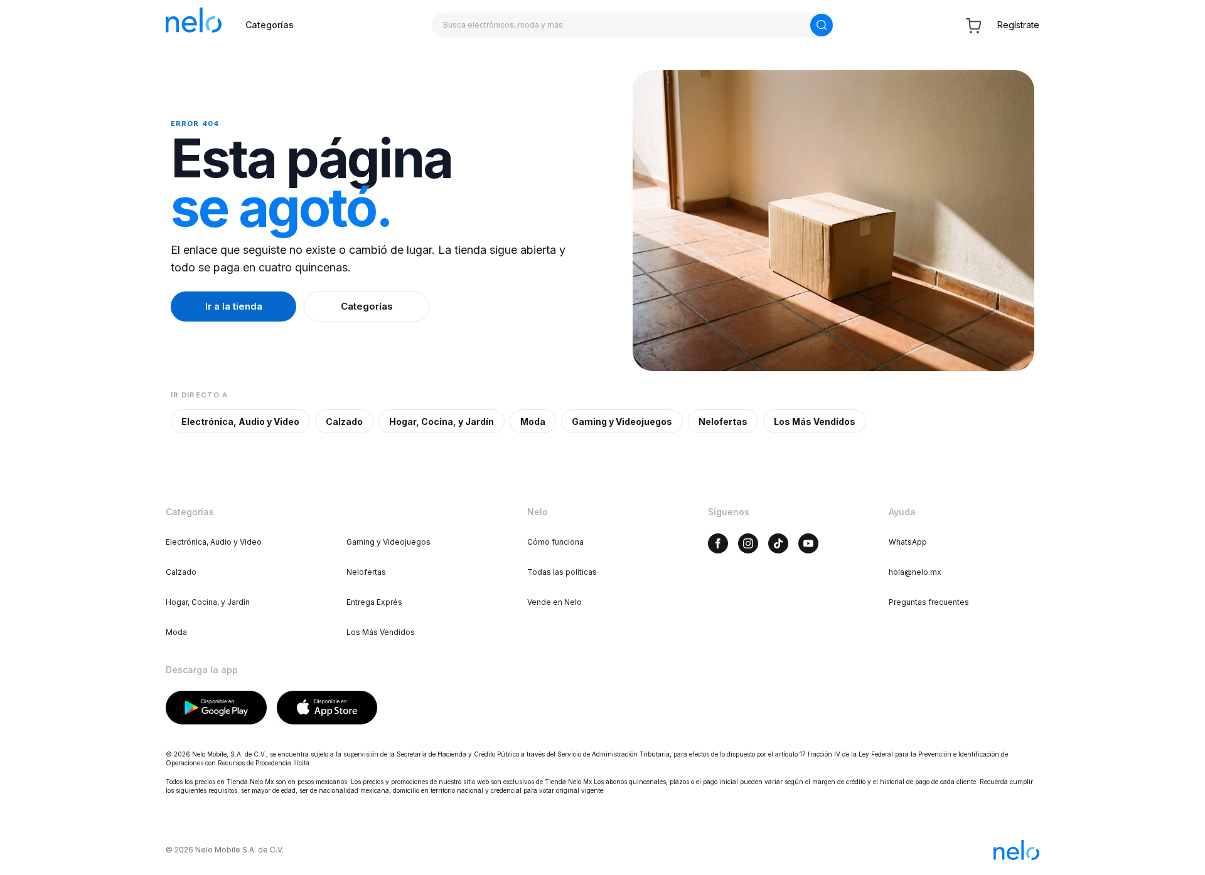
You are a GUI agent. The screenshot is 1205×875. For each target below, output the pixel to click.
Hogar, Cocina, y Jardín (441, 421)
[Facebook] (718, 543)
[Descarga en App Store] (327, 708)
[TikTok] (778, 543)
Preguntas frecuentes (929, 602)
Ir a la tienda (233, 306)
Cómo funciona (555, 542)
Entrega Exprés (374, 602)
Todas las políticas (562, 572)
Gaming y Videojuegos (622, 421)
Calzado (344, 421)
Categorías (269, 24)
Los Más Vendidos (814, 421)
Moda (532, 421)
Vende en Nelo (554, 602)
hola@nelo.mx (915, 572)
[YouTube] (808, 543)
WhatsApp (908, 542)
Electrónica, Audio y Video (240, 421)
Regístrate (1018, 24)
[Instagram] (748, 543)
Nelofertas (723, 421)
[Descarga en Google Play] (216, 708)
